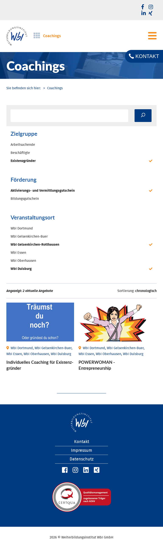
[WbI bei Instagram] (74, 470)
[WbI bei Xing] (150, 13)
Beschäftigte (20, 152)
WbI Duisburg (21, 268)
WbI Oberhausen (23, 260)
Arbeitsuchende (23, 144)
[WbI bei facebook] (142, 7)
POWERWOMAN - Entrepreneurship (97, 365)
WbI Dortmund (22, 228)
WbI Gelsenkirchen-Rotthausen (35, 244)
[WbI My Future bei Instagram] (151, 7)
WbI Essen (18, 252)
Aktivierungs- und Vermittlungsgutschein (43, 190)
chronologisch (146, 291)
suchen (143, 115)
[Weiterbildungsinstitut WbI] (23, 88)
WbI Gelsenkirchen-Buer (29, 236)
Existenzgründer (23, 161)
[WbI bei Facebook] (64, 470)
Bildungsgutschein (25, 198)
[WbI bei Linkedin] (143, 13)
